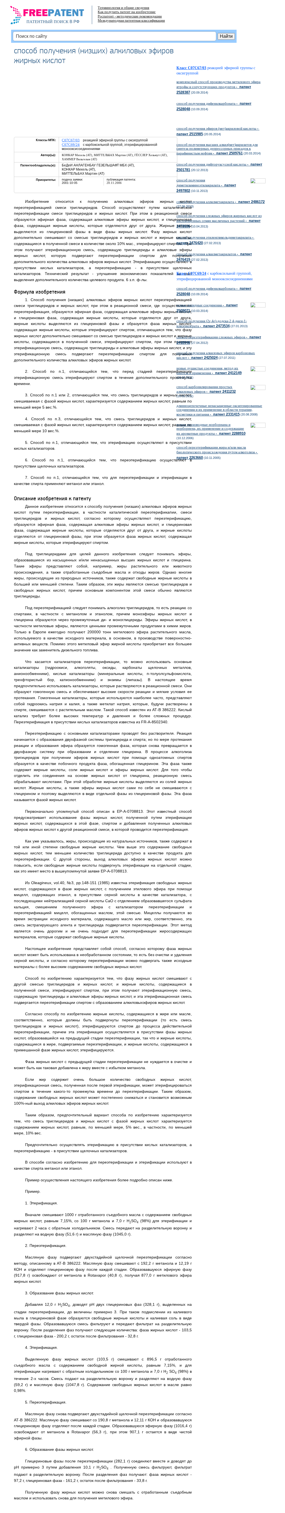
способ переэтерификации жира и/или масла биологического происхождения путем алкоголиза (217, 452)
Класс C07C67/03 (191, 68)
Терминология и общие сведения (123, 8)
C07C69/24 (71, 144)
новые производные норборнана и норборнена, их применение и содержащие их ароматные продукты (210, 428)
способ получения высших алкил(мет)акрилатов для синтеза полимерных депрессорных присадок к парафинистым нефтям (217, 148)
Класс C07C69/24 (191, 273)
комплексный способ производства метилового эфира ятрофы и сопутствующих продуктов (218, 87)
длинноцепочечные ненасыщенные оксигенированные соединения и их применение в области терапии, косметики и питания (219, 410)
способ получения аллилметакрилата (220, 202)
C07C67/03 (71, 140)
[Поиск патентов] (53, 16)
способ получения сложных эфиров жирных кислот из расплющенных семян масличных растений (219, 221)
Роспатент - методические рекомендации (130, 16)
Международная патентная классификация (131, 20)
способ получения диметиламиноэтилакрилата (206, 185)
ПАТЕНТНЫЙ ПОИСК (47, 21)
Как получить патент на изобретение (127, 12)
